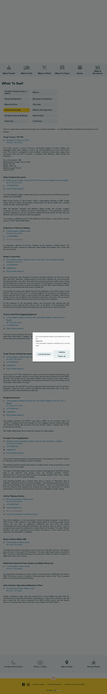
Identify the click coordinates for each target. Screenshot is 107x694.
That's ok (62, 356)
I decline (61, 352)
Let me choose (44, 354)
